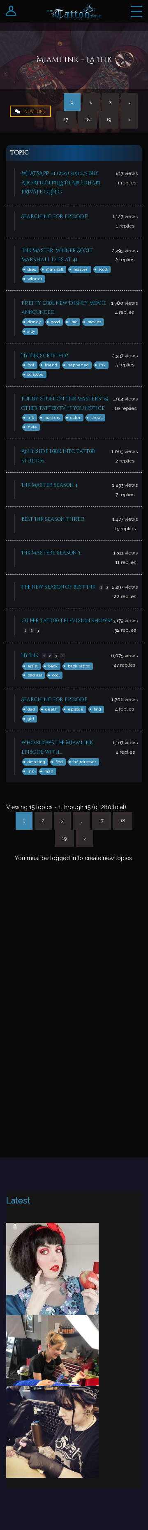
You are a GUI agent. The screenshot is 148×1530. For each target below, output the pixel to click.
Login (11, 11)
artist (33, 666)
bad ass (35, 675)
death (51, 709)
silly (31, 331)
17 (66, 119)
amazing (36, 761)
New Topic (35, 111)
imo (73, 322)
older (75, 417)
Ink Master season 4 (49, 485)
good (55, 322)
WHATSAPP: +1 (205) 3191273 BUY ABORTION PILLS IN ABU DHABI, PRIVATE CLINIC (61, 183)
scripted (36, 374)
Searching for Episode (54, 699)
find (97, 709)
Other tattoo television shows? (66, 620)
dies (32, 269)
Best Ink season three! (52, 519)
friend (51, 365)
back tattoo (79, 666)
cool (56, 675)
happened (78, 365)
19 (108, 119)
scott (103, 269)
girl (31, 718)
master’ (81, 269)
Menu (136, 11)
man (48, 771)
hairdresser (84, 761)
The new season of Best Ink (58, 587)
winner (35, 278)
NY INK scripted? (44, 355)
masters (52, 417)
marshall (54, 269)
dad (31, 709)
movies (94, 322)
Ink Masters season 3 (50, 553)
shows (96, 417)
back (53, 666)
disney (34, 322)
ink (102, 365)
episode (75, 709)
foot (31, 365)
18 (87, 119)
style (32, 427)
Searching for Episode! (54, 216)
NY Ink (29, 655)
